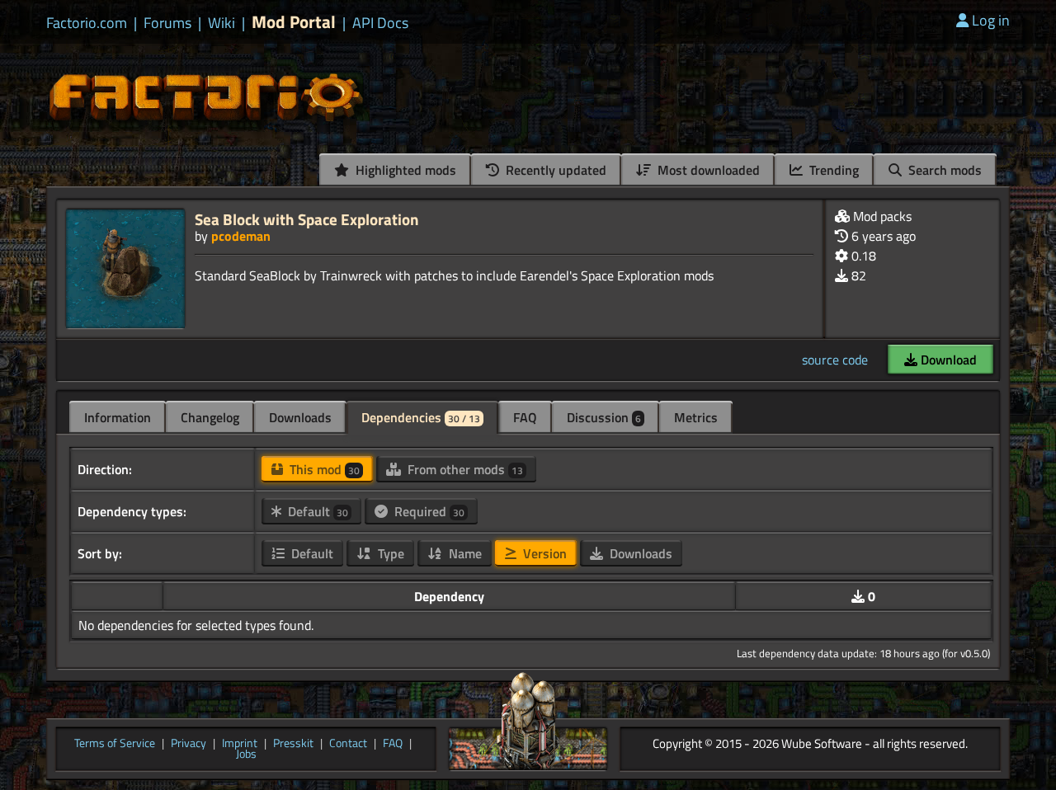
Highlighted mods (404, 170)
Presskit (293, 744)
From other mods (463, 469)
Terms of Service (114, 744)
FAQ (525, 417)
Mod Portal (294, 22)
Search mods (943, 170)
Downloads (300, 417)
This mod (323, 469)
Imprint (239, 744)
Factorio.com (86, 23)
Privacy (188, 744)
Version (543, 553)
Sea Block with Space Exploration (307, 219)
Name (464, 553)
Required (427, 511)
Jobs (246, 754)
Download (947, 359)
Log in (991, 20)
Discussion (604, 417)
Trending (832, 170)
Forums (167, 23)
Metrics (696, 417)
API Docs (380, 23)
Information (117, 417)
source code (835, 359)
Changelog (210, 417)
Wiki (221, 23)
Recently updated (554, 170)
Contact (348, 744)
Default (316, 511)
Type (389, 553)
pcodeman (241, 236)
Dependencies (420, 417)
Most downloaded (707, 170)
